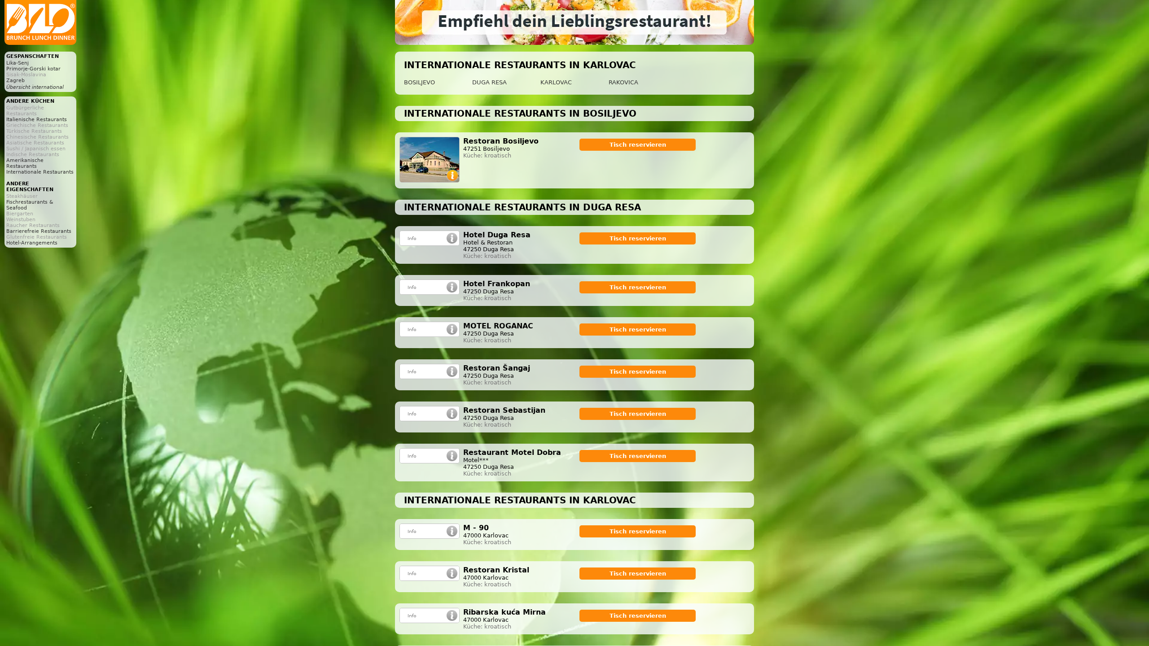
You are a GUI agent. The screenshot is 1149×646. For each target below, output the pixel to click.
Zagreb (15, 80)
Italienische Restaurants (36, 119)
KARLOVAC (556, 82)
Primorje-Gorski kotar (33, 69)
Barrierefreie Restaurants (38, 231)
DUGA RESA (489, 82)
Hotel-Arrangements (31, 243)
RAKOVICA (623, 82)
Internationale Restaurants (40, 172)
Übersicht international (35, 87)
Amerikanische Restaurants (25, 163)
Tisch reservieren (638, 144)
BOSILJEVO (419, 82)
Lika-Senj (17, 63)
